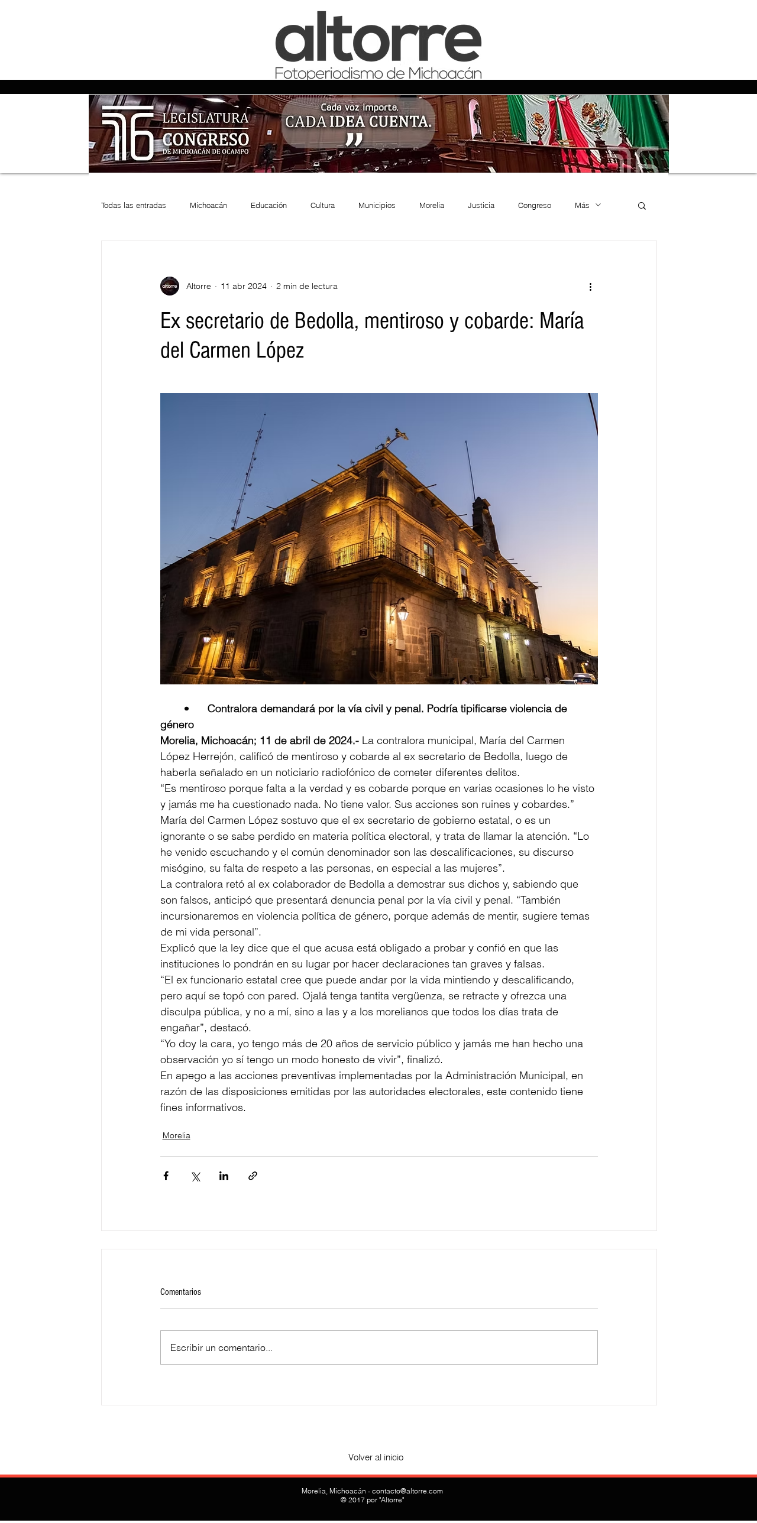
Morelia (431, 205)
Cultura (322, 205)
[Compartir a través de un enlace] (252, 1175)
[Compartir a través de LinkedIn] (223, 1175)
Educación (269, 205)
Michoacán (208, 205)
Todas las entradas (133, 205)
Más (582, 205)
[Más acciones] (591, 286)
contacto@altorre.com (407, 1490)
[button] (642, 205)
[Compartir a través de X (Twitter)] (194, 1175)
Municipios (377, 205)
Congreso (534, 205)
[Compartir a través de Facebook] (166, 1175)
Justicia (481, 205)
